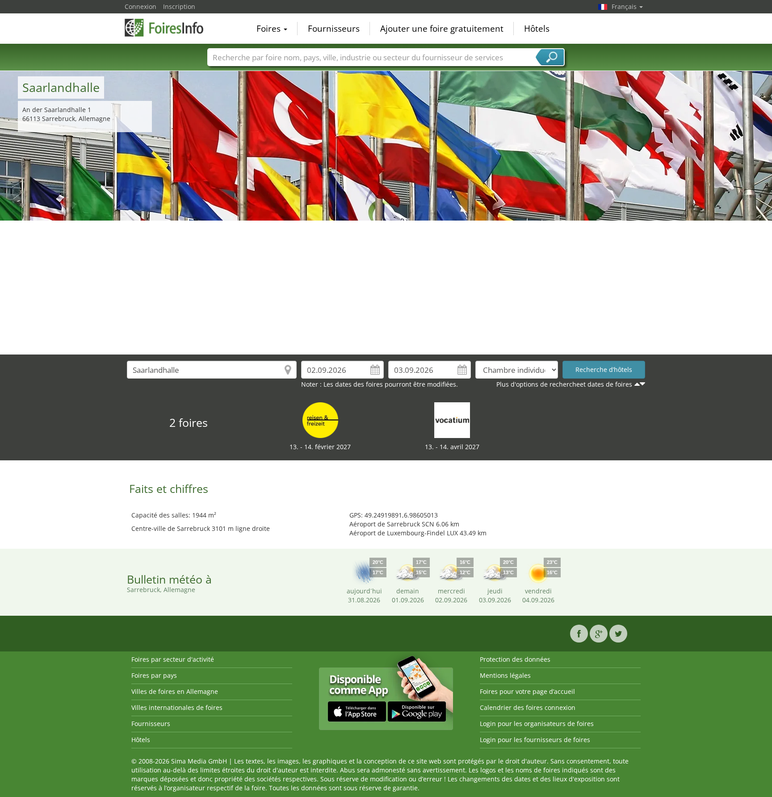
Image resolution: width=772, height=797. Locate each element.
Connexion (140, 6)
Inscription (179, 6)
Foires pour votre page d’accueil (527, 691)
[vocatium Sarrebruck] (452, 419)
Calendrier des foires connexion (527, 707)
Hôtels (537, 28)
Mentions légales (505, 675)
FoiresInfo (169, 28)
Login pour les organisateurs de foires (537, 723)
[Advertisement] (386, 287)
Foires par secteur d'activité (172, 659)
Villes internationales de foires (176, 707)
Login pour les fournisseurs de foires (535, 739)
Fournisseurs (334, 28)
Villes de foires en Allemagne (174, 691)
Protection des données (515, 659)
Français (625, 6)
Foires (269, 28)
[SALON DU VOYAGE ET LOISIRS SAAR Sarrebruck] (320, 419)
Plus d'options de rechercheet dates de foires (564, 384)
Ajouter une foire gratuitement (441, 28)
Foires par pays (154, 675)
